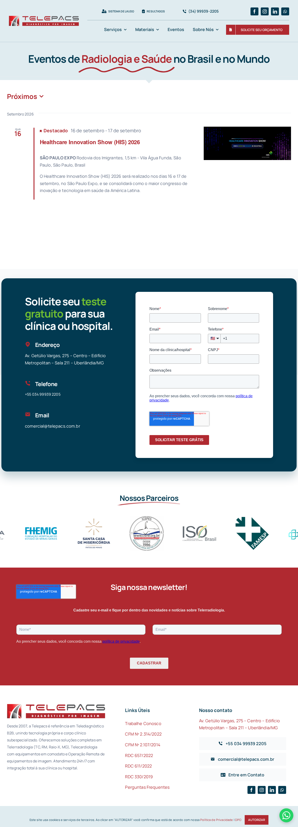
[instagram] (265, 11)
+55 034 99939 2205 (43, 394)
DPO (238, 820)
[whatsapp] (285, 11)
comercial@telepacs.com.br (52, 426)
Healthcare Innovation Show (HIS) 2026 (90, 142)
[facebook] (254, 11)
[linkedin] (275, 11)
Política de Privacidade (216, 820)
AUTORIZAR (256, 820)
